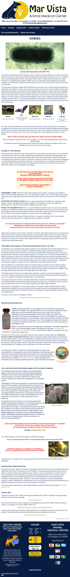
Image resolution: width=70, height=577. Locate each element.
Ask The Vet (35, 540)
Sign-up (35, 549)
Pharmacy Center (48, 28)
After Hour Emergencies (35, 554)
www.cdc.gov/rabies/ (35, 500)
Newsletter (35, 547)
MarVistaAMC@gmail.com (37, 23)
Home (3, 28)
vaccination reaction (27, 358)
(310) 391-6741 (48, 21)
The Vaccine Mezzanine (9, 32)
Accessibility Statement (9, 573)
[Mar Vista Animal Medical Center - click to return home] (35, 9)
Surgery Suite (21, 28)
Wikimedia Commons (45, 72)
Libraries (11, 28)
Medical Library (34, 28)
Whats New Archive (28, 32)
